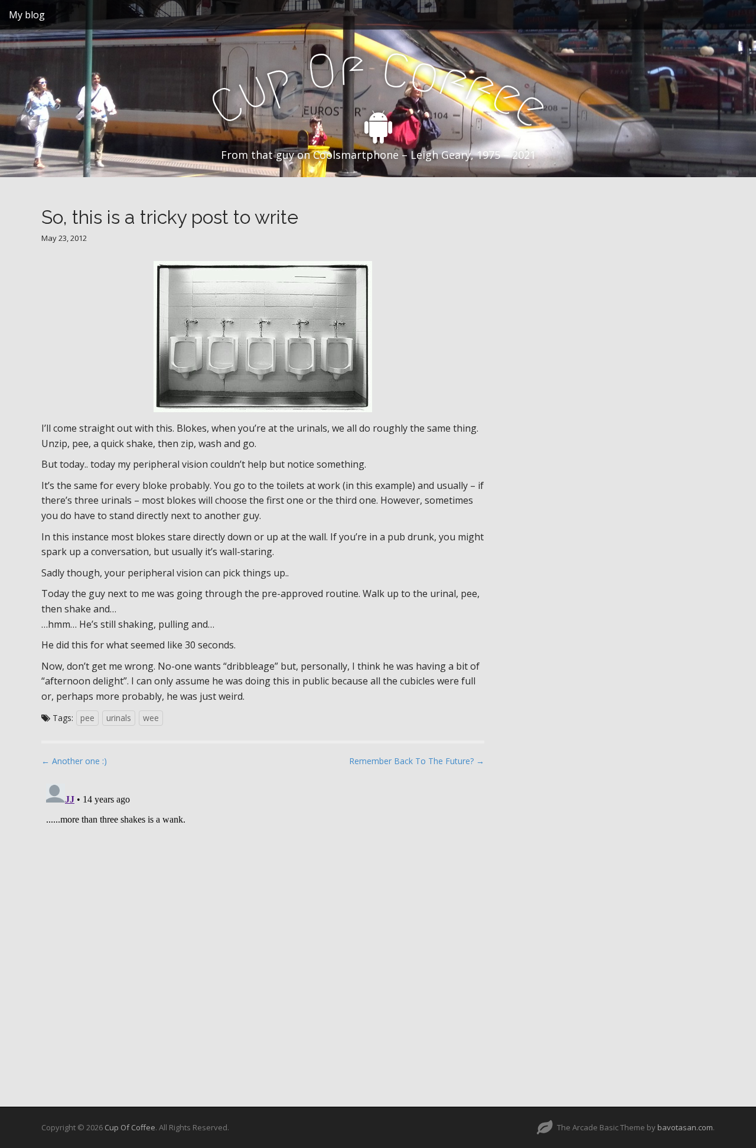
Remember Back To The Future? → (416, 761)
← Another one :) (74, 761)
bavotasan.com (685, 1127)
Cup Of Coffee (130, 1127)
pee (87, 717)
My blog (27, 14)
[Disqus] (262, 926)
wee (151, 717)
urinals (118, 717)
